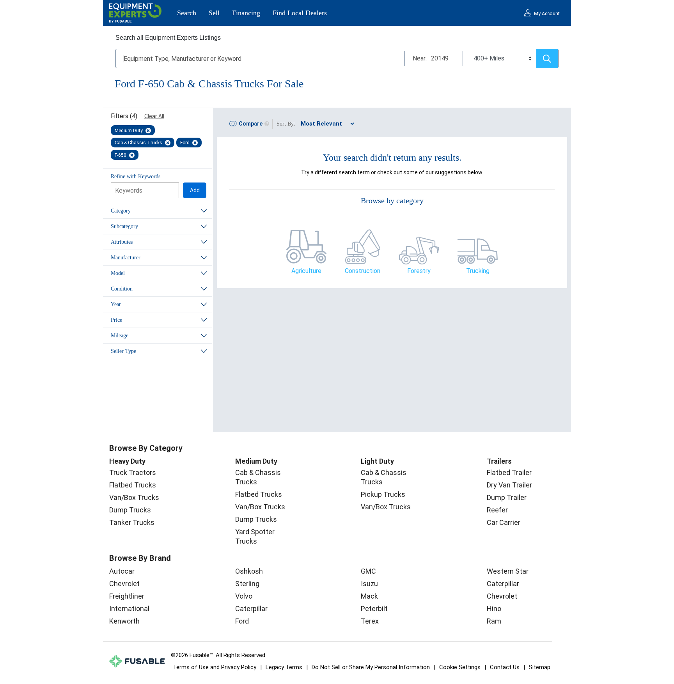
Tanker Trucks (131, 522)
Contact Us (505, 667)
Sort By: (286, 124)
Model (118, 273)
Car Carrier (503, 522)
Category (121, 211)
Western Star (508, 571)
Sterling (247, 583)
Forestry (419, 271)
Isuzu (369, 583)
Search (186, 13)
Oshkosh (249, 571)
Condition (122, 289)
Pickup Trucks (383, 494)
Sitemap (539, 667)
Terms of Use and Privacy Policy (214, 667)
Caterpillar (251, 608)
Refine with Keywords (135, 176)
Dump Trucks (130, 510)
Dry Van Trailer (509, 485)
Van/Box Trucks (134, 497)
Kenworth (124, 621)
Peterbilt (374, 608)
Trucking (478, 271)
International (129, 608)
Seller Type (123, 351)
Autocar (122, 571)
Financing (246, 13)
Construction (362, 271)
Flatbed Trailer (509, 472)
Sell (214, 13)
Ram (494, 621)
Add (195, 190)
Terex (370, 621)
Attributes (122, 242)
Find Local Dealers (300, 13)
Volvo (243, 596)
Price (116, 320)
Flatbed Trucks (132, 485)
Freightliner (126, 596)
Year (116, 304)
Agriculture (306, 271)
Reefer (497, 510)
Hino (494, 608)
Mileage (119, 335)
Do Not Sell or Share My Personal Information (371, 667)
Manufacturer (125, 257)
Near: (420, 58)
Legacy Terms (284, 667)
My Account (547, 13)
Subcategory (124, 226)
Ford (242, 621)
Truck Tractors (132, 472)
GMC (368, 571)
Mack (369, 596)
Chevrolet (124, 583)
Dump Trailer (507, 497)
